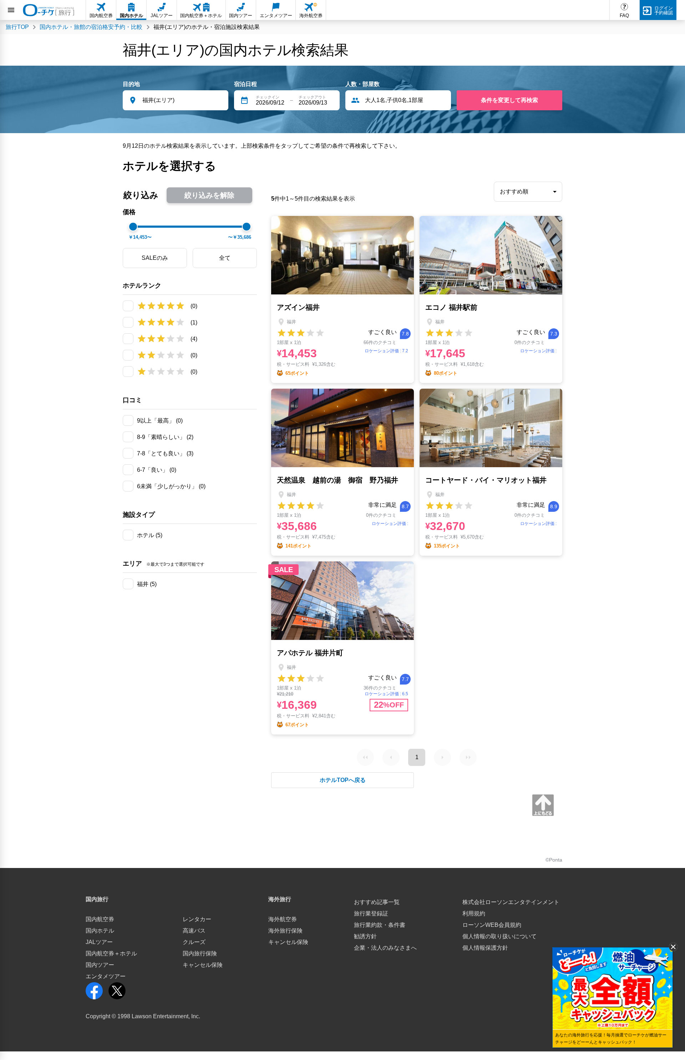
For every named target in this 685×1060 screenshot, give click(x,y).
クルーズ (194, 942)
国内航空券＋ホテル (111, 953)
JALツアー (99, 942)
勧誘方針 (365, 936)
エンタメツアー (106, 976)
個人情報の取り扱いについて (499, 936)
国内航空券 (100, 919)
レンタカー (197, 919)
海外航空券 (282, 919)
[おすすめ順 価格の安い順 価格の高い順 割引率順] (528, 192)
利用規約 (473, 913)
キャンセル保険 (203, 965)
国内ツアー (100, 965)
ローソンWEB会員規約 (491, 925)
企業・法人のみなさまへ (385, 948)
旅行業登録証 (371, 913)
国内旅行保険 (200, 953)
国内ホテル (100, 931)
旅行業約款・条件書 (379, 925)
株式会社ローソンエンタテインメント (510, 902)
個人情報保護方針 (485, 948)
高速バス (194, 931)
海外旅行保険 (285, 931)
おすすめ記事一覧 (377, 902)
